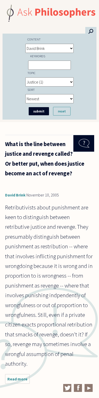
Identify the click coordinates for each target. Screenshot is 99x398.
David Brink (15, 194)
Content (34, 39)
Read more (18, 380)
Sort (31, 90)
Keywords (37, 56)
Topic (31, 73)
